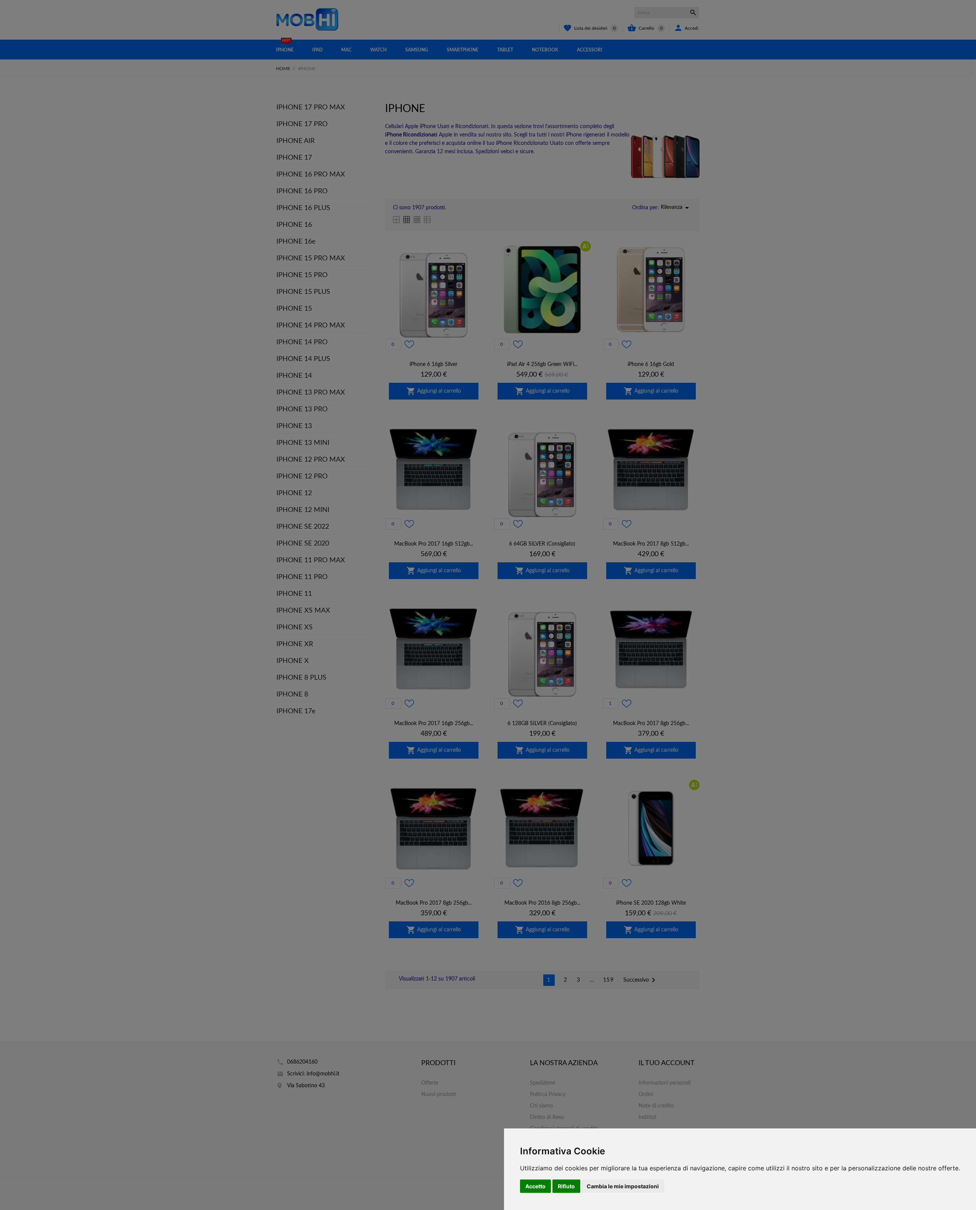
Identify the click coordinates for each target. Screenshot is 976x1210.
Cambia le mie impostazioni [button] (623, 1186)
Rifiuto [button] (566, 1186)
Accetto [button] (535, 1186)
